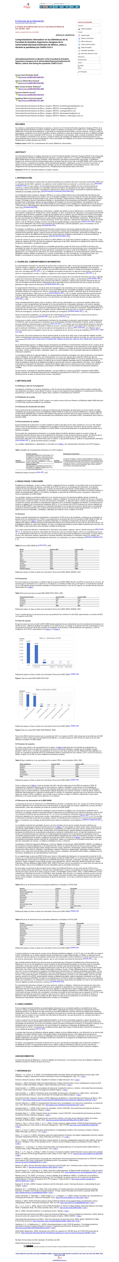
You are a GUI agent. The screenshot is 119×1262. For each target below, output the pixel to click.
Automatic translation (87, 50)
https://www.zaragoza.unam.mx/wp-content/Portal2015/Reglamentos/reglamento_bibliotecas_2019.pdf (57, 1100)
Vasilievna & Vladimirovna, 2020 (92, 819)
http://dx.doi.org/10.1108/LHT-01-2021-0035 (88, 1153)
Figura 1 (48, 629)
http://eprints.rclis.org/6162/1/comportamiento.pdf (62, 1105)
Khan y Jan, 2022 (56, 323)
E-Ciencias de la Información (29, 21)
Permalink (83, 72)
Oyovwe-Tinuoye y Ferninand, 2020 (46, 339)
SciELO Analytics (86, 29)
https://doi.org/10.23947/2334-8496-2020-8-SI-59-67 (32, 1228)
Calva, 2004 (19, 298)
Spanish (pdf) (85, 35)
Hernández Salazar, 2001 (52, 284)
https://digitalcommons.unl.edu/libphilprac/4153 (81, 1172)
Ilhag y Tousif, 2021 (79, 327)
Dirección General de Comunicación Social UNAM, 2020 (57, 191)
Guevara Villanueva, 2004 (56, 293)
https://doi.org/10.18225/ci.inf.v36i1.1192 (69, 1197)
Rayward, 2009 (43, 316)
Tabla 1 (61, 444)
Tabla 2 (33, 521)
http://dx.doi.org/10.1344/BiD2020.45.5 (28, 1162)
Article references (86, 41)
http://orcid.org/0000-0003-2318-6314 (31, 95)
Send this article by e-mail (89, 53)
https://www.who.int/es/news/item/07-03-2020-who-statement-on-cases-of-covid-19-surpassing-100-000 (55, 1233)
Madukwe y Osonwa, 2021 (64, 339)
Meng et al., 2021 (78, 339)
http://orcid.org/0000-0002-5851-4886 (31, 89)
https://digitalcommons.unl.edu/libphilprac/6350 (31, 1192)
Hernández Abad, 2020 (30, 207)
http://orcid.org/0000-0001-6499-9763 (31, 77)
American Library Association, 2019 (59, 236)
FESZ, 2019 (42, 545)
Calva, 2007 (40, 472)
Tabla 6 (77, 837)
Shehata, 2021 (88, 339)
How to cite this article (88, 44)
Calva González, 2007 (22, 440)
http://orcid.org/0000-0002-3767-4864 (31, 100)
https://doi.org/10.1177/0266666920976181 (74, 1203)
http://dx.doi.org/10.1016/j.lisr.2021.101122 (43, 1167)
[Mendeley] (79, 66)
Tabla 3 (30, 587)
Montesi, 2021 (85, 815)
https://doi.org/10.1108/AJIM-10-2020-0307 (84, 1125)
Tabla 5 (59, 827)
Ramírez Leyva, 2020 (88, 221)
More (82, 66)
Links (83, 1076)
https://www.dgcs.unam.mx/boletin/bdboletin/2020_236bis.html (54, 1221)
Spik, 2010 (37, 271)
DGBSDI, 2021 (75, 674)
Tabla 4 (60, 747)
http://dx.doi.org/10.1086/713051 (71, 1208)
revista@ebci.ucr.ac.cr (59, 1260)
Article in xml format (87, 38)
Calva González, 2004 (94, 278)
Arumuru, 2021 (87, 958)
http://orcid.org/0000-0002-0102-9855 (31, 83)
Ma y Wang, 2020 (30, 339)
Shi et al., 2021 (95, 329)
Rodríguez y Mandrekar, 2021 (94, 537)
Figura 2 (57, 629)
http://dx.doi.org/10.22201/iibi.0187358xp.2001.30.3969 (64, 1120)
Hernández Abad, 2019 (57, 981)
